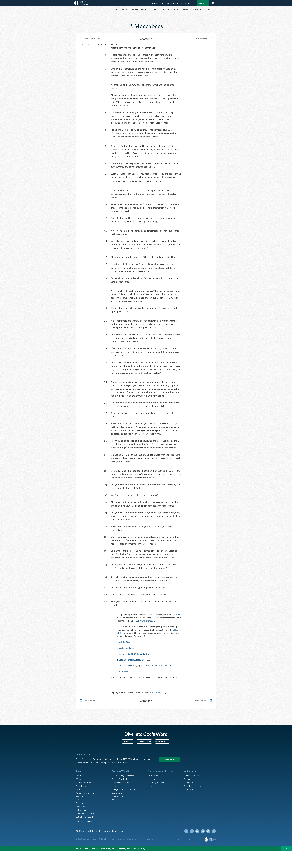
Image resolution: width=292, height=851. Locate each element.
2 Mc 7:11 (131, 665)
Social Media (190, 789)
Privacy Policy (160, 692)
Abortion (80, 775)
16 (143, 659)
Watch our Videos (162, 741)
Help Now (203, 3)
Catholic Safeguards (85, 817)
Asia (78, 789)
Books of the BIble (120, 779)
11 (108, 44)
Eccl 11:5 (168, 665)
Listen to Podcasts (144, 741)
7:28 (120, 626)
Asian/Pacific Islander (85, 793)
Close (285, 849)
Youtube (197, 831)
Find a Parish (172, 3)
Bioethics (80, 803)
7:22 (121, 665)
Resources (188, 779)
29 (118, 617)
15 (123, 44)
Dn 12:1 (143, 654)
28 (138, 665)
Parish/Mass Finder (192, 775)
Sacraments (117, 793)
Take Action (153, 775)
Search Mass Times (120, 782)
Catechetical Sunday (85, 813)
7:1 (120, 642)
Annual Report (82, 786)
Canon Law (80, 806)
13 (116, 44)
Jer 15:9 (126, 642)
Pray (150, 786)
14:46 (144, 620)
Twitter (186, 831)
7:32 (147, 659)
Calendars (188, 782)
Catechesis (81, 810)
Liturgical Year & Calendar (123, 789)
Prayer (115, 786)
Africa (78, 779)
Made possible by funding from (190, 839)
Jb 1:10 (143, 665)
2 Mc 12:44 (128, 654)
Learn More (170, 759)
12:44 (138, 620)
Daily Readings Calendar (163, 3)
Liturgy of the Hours (121, 796)
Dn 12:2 (151, 620)
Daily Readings (153, 3)
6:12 (139, 659)
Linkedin (203, 831)
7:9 (119, 614)
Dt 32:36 (127, 648)
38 (133, 648)
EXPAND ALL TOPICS (84, 822)
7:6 (120, 648)
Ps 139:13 (155, 665)
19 (125, 659)
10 (105, 44)
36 (121, 617)
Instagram (208, 831)
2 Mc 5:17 (131, 659)
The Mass (116, 799)
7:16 (121, 659)
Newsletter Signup (192, 786)
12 (112, 44)
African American (83, 782)
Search (213, 2)
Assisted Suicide (83, 796)
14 (119, 44)
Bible (78, 799)
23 (178, 614)
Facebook (192, 831)
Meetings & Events (156, 782)
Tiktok (214, 831)
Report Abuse (187, 3)
